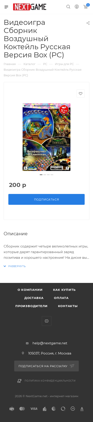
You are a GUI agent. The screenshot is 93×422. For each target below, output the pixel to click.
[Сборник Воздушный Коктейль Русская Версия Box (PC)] (46, 137)
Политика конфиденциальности (50, 380)
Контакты (68, 306)
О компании (30, 289)
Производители (31, 306)
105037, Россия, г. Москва (49, 353)
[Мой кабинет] (77, 7)
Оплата (61, 298)
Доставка (34, 298)
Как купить (64, 289)
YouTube (46, 321)
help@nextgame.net (50, 343)
